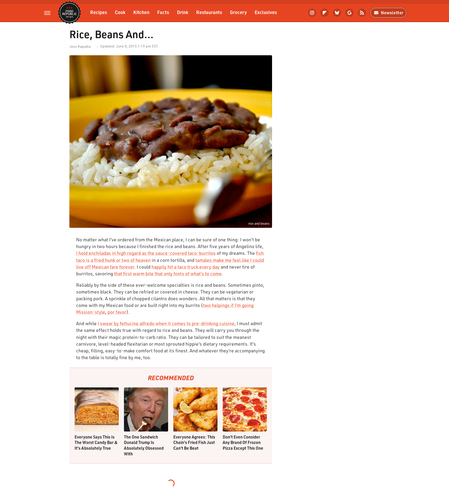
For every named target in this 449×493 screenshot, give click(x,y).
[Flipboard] (324, 13)
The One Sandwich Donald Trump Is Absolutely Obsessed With (144, 445)
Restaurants (209, 12)
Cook (120, 12)
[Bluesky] (337, 13)
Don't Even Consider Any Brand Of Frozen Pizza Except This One (243, 442)
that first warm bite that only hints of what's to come (168, 273)
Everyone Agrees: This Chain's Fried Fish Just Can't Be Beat (194, 442)
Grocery (238, 12)
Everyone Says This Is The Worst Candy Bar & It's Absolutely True (96, 442)
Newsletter (392, 12)
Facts (163, 12)
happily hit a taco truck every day (185, 267)
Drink (182, 12)
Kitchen (141, 12)
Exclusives (266, 12)
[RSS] (362, 13)
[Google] (349, 13)
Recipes (98, 12)
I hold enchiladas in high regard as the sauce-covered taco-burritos (146, 253)
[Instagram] (312, 13)
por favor (117, 312)
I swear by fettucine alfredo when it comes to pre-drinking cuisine (166, 323)
